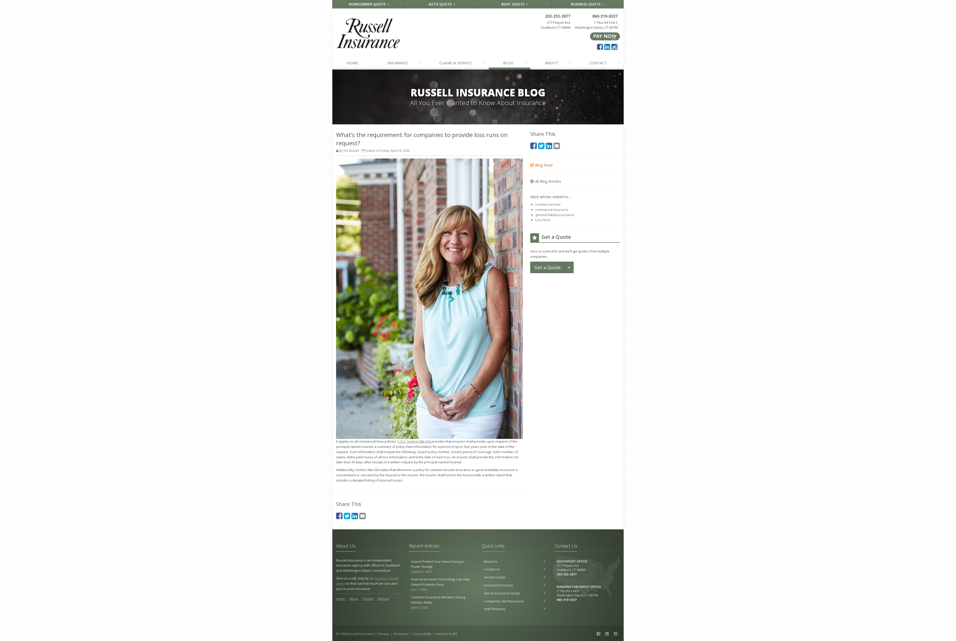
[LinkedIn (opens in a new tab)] (607, 46)
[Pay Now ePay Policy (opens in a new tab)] (605, 36)
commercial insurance (551, 209)
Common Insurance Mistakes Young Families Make (438, 602)
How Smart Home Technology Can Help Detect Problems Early (440, 584)
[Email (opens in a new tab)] (362, 516)
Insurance (404, 62)
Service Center (495, 577)
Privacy (383, 634)
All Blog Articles (548, 181)
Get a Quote (548, 267)
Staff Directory (494, 609)
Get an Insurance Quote (502, 593)
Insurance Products (498, 585)
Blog (515, 62)
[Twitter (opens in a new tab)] (347, 516)
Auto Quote (440, 4)
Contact (604, 62)
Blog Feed (543, 164)
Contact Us (492, 569)
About (558, 62)
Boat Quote (513, 4)
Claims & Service (462, 62)
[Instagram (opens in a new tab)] (614, 46)
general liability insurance (554, 215)
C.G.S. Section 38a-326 (414, 441)
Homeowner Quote (368, 4)
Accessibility (422, 634)
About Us (490, 561)
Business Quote (586, 4)
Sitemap (383, 599)
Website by (446, 634)
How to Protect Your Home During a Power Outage (437, 566)
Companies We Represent (503, 601)
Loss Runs (543, 220)
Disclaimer (401, 634)
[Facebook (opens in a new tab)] (600, 46)
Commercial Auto (548, 204)
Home (352, 62)
